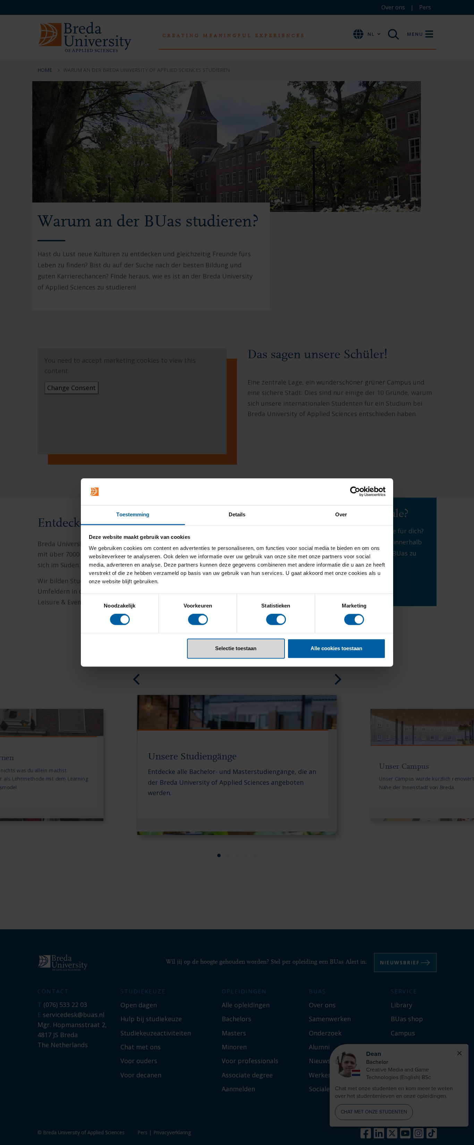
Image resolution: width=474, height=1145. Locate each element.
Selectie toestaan (235, 648)
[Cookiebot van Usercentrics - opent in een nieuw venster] (355, 492)
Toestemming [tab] (132, 514)
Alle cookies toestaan (336, 648)
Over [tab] (341, 514)
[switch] (198, 619)
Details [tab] (237, 514)
